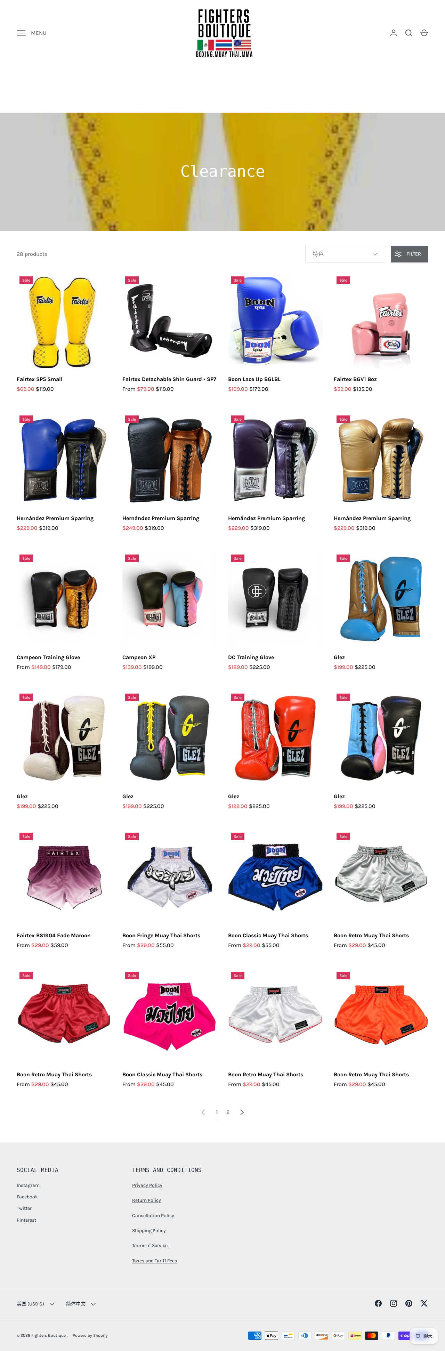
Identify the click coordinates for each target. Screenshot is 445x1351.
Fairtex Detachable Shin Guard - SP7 (169, 379)
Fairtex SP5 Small (40, 379)
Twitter (24, 1208)
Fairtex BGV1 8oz (355, 379)
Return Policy (146, 1200)
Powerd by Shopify (90, 1335)
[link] (203, 1112)
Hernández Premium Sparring (55, 518)
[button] (424, 33)
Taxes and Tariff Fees (154, 1261)
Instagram (28, 1185)
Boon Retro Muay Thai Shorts (371, 935)
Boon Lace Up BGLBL (254, 379)
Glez (339, 657)
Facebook (27, 1197)
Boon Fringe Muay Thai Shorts (161, 935)
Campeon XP (138, 657)
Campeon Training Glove (48, 657)
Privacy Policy (147, 1185)
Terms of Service (150, 1245)
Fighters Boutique (49, 1335)
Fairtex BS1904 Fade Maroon (54, 935)
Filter (413, 254)
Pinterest (26, 1220)
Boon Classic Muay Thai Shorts (268, 935)
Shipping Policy (149, 1230)
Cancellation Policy (153, 1216)
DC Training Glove (251, 657)
